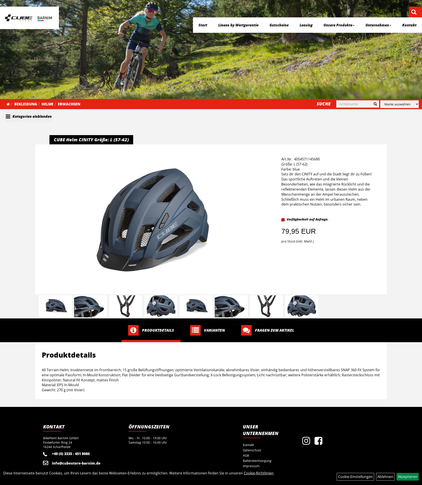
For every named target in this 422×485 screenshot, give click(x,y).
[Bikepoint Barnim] (28, 17)
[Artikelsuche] (414, 12)
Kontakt (409, 25)
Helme (47, 104)
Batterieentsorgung (257, 461)
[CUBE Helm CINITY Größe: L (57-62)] (152, 220)
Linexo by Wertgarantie (238, 25)
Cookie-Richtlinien (258, 473)
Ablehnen (385, 476)
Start (202, 25)
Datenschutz (252, 450)
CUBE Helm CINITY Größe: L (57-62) (91, 140)
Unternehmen (377, 25)
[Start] (8, 104)
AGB (246, 455)
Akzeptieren (407, 476)
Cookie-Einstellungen (355, 476)
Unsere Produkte (338, 25)
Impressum (251, 466)
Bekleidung (25, 104)
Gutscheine (279, 25)
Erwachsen (69, 104)
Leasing (306, 25)
